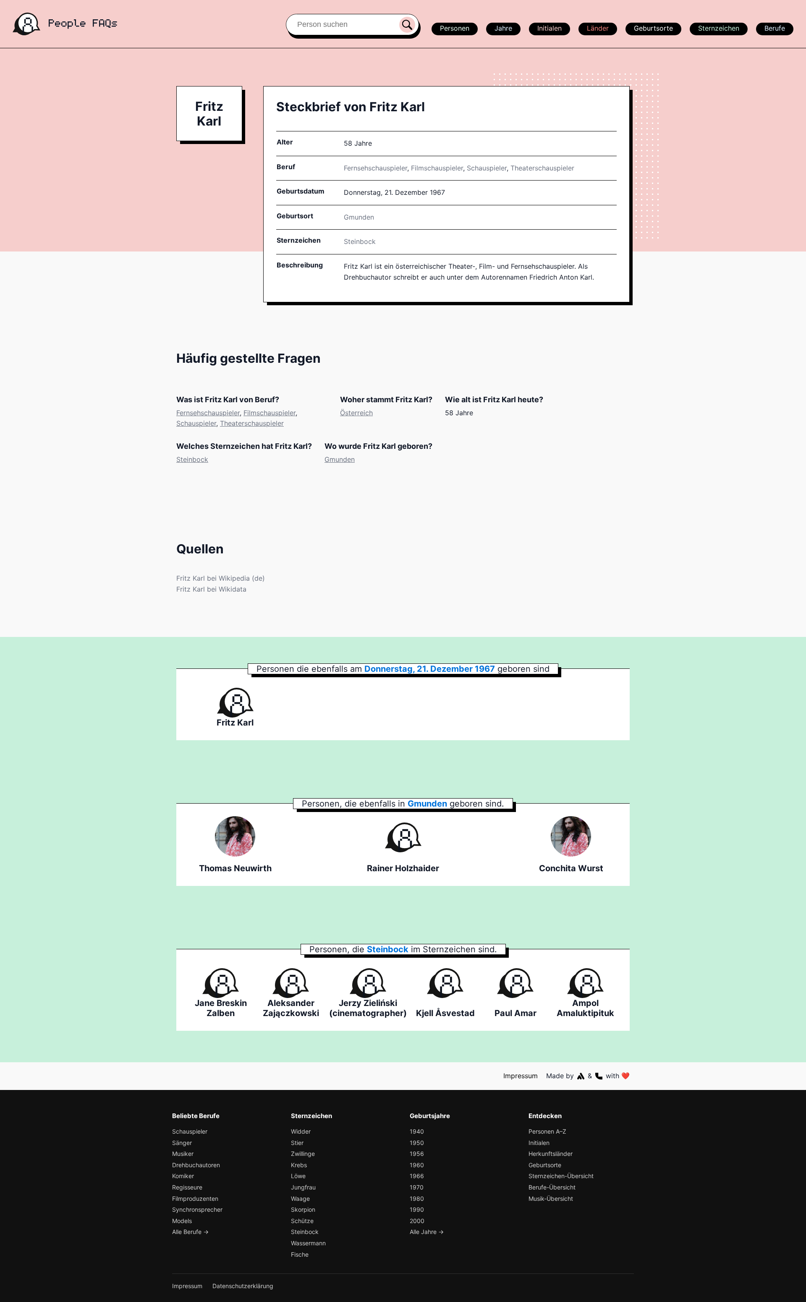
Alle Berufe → (190, 1231)
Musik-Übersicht (551, 1198)
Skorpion (303, 1209)
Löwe (298, 1175)
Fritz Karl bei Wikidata (211, 589)
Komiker (183, 1175)
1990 (417, 1209)
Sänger (182, 1142)
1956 (417, 1153)
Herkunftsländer (551, 1153)
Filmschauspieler (437, 168)
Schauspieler (487, 168)
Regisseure (187, 1187)
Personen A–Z (547, 1131)
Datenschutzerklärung (242, 1285)
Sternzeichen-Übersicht (561, 1175)
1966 (417, 1175)
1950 (417, 1142)
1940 (417, 1131)
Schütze (302, 1220)
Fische (300, 1254)
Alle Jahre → (427, 1231)
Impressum (520, 1075)
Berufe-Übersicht (552, 1187)
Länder (598, 28)
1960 (417, 1164)
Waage (300, 1198)
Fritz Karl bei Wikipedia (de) (220, 578)
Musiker (183, 1153)
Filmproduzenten (195, 1198)
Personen (454, 28)
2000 (417, 1220)
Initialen (549, 28)
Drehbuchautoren (196, 1164)
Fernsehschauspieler (375, 168)
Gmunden (339, 459)
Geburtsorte (653, 28)
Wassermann (308, 1243)
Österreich (356, 413)
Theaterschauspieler (542, 168)
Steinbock (360, 241)
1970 (417, 1187)
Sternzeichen (718, 28)
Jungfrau (303, 1187)
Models (182, 1220)
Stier (297, 1142)
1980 (417, 1198)
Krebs (299, 1164)
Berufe (774, 28)
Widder (301, 1131)
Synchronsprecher (197, 1209)
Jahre (503, 28)
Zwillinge (303, 1153)
